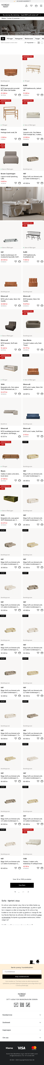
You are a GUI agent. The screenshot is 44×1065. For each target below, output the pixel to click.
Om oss (5, 1038)
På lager (10, 38)
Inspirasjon (7, 1030)
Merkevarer (29, 38)
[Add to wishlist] (15, 95)
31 (23, 892)
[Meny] (41, 5)
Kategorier (19, 38)
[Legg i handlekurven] (19, 95)
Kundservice (7, 1015)
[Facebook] (16, 1004)
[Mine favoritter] (31, 5)
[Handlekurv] (36, 5)
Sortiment (6, 1022)
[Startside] (5, 5)
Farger (37, 38)
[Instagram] (22, 1004)
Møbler (4, 18)
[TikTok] (28, 1004)
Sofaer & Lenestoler (13, 18)
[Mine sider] (26, 5)
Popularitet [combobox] (30, 42)
